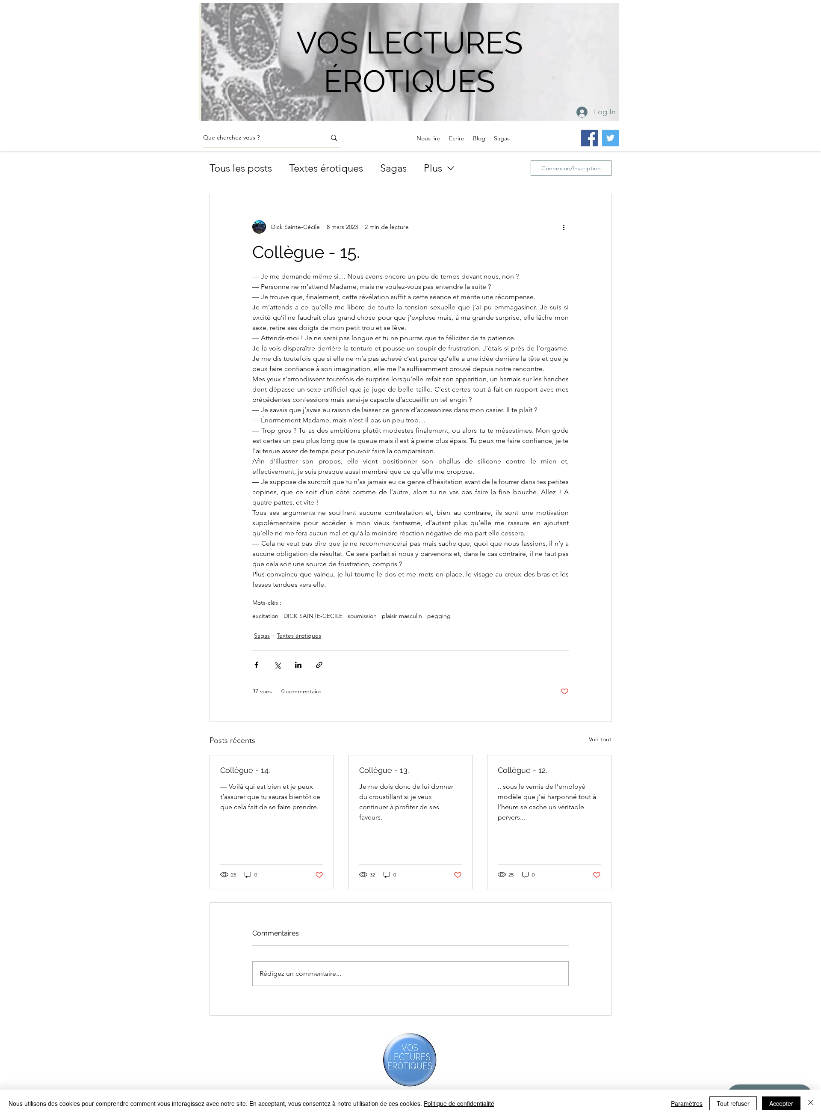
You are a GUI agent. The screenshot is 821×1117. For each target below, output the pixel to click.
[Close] (811, 1103)
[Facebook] (589, 138)
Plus (433, 168)
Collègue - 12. (522, 770)
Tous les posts (241, 168)
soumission (362, 616)
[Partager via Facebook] (256, 665)
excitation (265, 616)
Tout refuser (733, 1103)
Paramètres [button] (687, 1103)
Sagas (393, 168)
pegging (439, 616)
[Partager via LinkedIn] (298, 665)
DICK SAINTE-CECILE (313, 616)
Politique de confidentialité (459, 1103)
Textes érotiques (326, 168)
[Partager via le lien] (319, 665)
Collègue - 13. (384, 770)
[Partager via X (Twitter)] (277, 665)
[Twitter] (610, 138)
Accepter (781, 1103)
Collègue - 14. (245, 770)
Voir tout (600, 739)
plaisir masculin (402, 616)
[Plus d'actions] (563, 227)
